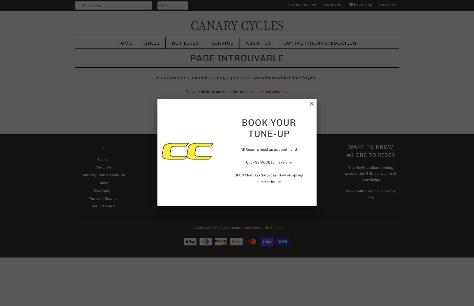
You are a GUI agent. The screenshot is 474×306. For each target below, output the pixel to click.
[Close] (312, 104)
